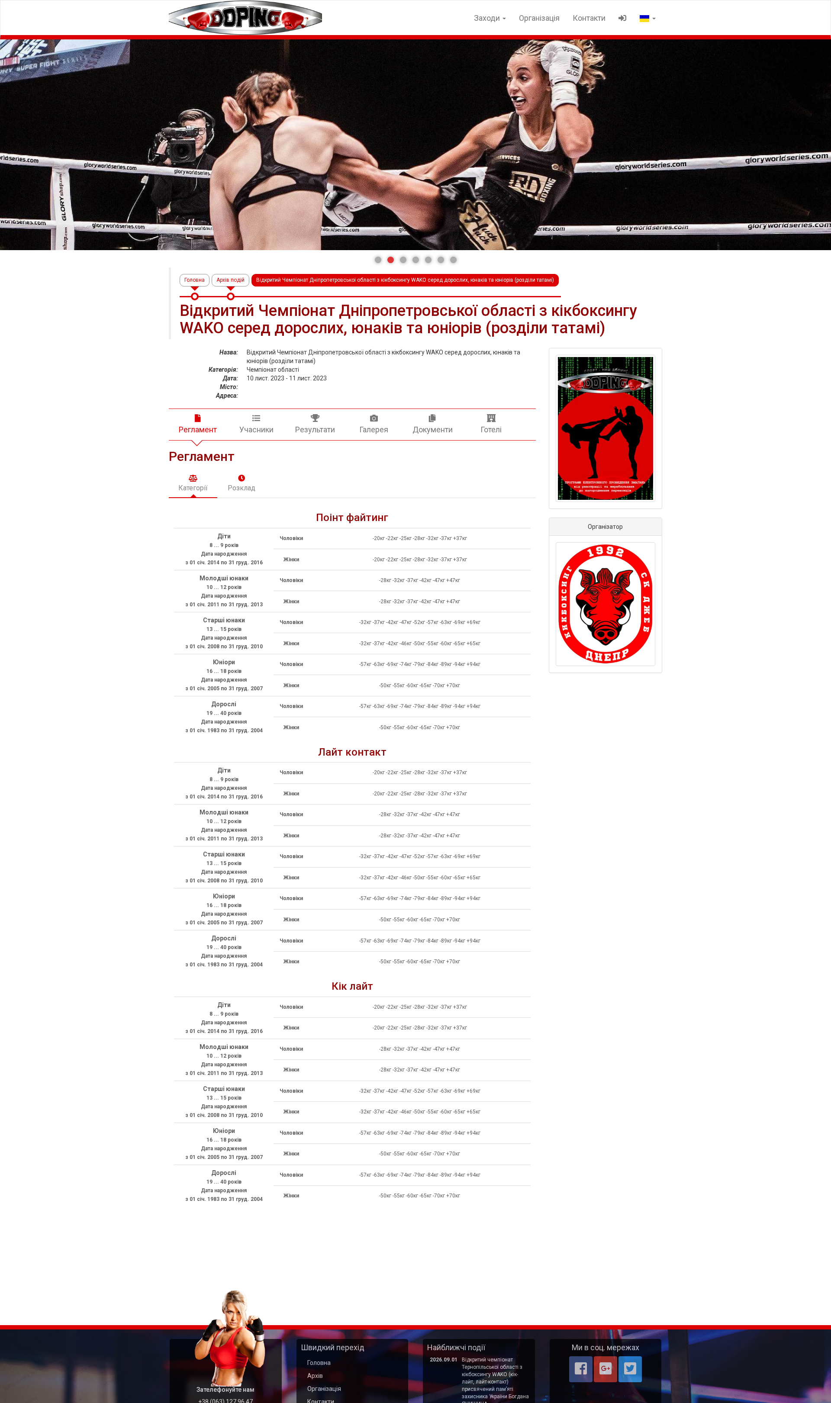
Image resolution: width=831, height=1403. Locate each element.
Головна (194, 280)
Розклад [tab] (241, 488)
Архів (315, 1375)
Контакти (589, 18)
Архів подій (230, 280)
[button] (378, 259)
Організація (539, 18)
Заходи (488, 18)
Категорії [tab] (193, 488)
